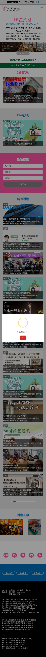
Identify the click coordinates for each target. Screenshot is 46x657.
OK (23, 338)
